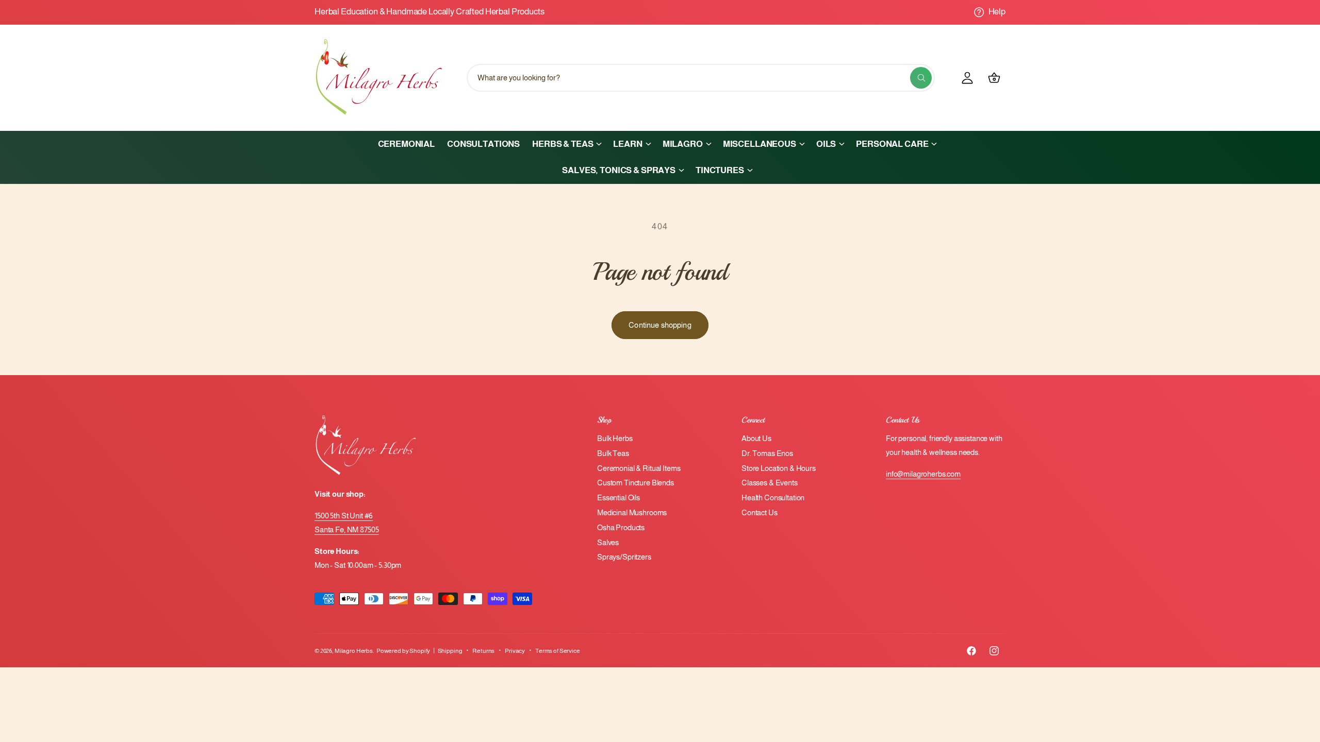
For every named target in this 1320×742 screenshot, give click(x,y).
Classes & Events (769, 482)
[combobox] (700, 77)
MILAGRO (683, 144)
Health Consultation (772, 497)
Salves (608, 542)
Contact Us (759, 512)
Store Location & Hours (778, 468)
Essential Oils (618, 497)
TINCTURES (720, 170)
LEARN (627, 144)
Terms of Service (557, 651)
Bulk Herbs (615, 438)
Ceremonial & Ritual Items (638, 468)
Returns (483, 651)
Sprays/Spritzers (624, 556)
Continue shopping (660, 325)
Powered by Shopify (403, 651)
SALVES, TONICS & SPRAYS (618, 170)
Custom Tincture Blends (635, 482)
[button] (566, 144)
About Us (756, 438)
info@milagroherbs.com (923, 473)
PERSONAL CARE (892, 144)
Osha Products (621, 527)
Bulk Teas (613, 453)
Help (996, 11)
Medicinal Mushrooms (632, 512)
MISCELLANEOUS (759, 144)
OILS (826, 144)
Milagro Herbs (354, 651)
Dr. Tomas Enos (767, 453)
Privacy (515, 651)
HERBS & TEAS (562, 144)
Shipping (450, 651)
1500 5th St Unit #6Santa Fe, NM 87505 (346, 522)
